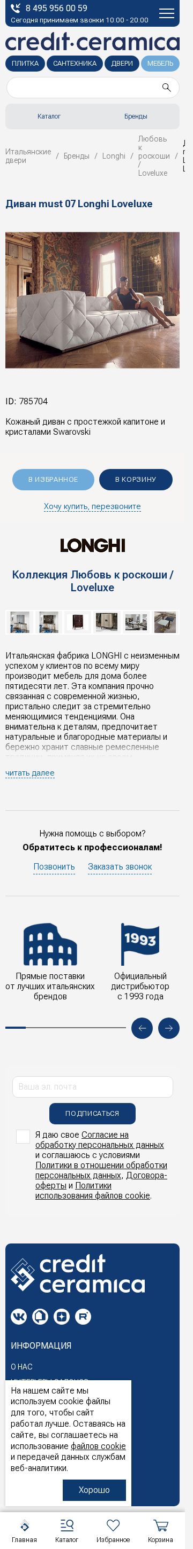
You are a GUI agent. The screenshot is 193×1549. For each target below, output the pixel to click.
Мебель (160, 63)
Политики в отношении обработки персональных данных (101, 1170)
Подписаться (92, 1113)
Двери (122, 63)
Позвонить (54, 867)
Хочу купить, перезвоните (92, 506)
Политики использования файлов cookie (92, 1190)
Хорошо (94, 1490)
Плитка (25, 63)
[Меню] (166, 13)
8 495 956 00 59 (56, 8)
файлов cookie (98, 1446)
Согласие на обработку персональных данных (99, 1140)
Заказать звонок (120, 867)
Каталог (49, 116)
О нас (22, 1367)
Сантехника (74, 63)
